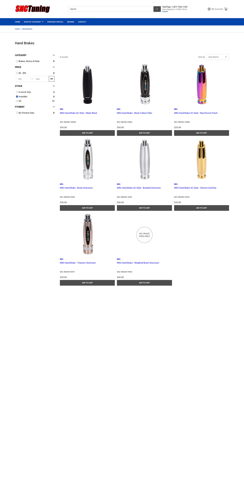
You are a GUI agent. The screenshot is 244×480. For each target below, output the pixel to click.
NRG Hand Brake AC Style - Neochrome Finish (195, 113)
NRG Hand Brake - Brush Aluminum (76, 188)
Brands (70, 22)
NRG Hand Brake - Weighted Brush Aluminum (138, 263)
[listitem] (35, 73)
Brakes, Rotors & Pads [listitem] (29, 61)
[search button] (157, 9)
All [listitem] (20, 101)
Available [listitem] (23, 96)
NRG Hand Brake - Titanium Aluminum (78, 263)
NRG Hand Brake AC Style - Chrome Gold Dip (195, 188)
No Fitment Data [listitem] (26, 113)
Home (17, 22)
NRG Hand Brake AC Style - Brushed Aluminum (139, 188)
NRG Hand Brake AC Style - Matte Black (78, 113)
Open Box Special (55, 22)
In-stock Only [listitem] (25, 92)
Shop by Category (32, 22)
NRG (61, 109)
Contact (82, 22)
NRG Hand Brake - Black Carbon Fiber (134, 113)
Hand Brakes (27, 29)
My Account (217, 9)
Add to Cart (87, 133)
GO (51, 79)
